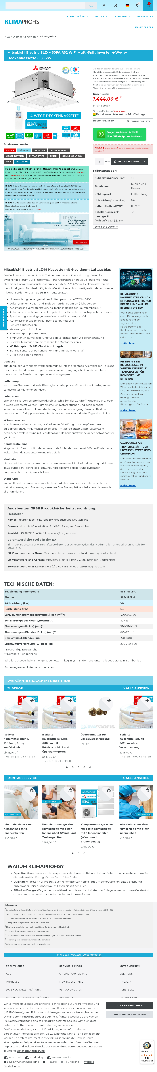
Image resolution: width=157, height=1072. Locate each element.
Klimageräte (76, 16)
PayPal (52, 1061)
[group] (98, 802)
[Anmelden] (104, 5)
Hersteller (145, 16)
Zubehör (121, 16)
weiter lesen (128, 343)
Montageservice (71, 981)
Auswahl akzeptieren (129, 1014)
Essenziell (15, 1057)
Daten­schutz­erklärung (31, 1050)
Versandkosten (119, 111)
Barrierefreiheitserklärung (27, 997)
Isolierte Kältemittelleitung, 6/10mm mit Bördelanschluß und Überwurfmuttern (55, 743)
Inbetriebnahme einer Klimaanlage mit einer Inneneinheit (134, 829)
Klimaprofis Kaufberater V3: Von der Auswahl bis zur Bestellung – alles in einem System (135, 301)
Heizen (100, 16)
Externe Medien (62, 1057)
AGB (8, 973)
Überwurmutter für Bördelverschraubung (95, 736)
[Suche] (91, 5)
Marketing (36, 1057)
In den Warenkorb (131, 161)
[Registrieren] (116, 5)
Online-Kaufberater (74, 973)
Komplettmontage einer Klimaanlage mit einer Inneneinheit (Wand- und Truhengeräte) (59, 831)
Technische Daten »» (105, 226)
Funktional (73, 1061)
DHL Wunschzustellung (24, 1061)
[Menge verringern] (109, 161)
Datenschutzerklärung (23, 989)
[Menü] (152, 1042)
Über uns (126, 973)
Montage (80, 172)
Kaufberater (144, 27)
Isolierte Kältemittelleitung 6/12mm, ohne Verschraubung (131, 741)
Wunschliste (141, 121)
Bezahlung (67, 997)
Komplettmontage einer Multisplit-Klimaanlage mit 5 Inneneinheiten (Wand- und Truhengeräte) (97, 833)
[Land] (127, 5)
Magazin (125, 981)
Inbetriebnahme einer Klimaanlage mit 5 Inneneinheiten (18, 829)
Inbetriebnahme (17, 175)
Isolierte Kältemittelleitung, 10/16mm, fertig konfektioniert (16, 741)
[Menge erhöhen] (106, 161)
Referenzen (128, 997)
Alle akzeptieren (130, 1005)
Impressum (14, 981)
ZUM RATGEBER (3, 318)
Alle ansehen (137, 688)
